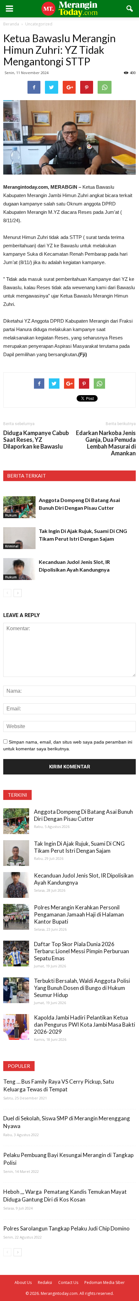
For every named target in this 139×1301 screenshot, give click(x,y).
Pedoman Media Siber (104, 1282)
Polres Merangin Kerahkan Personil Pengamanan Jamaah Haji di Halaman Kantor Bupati (79, 914)
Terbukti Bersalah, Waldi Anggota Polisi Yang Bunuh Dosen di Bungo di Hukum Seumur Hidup (82, 987)
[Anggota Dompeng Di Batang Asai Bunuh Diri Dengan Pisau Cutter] (19, 507)
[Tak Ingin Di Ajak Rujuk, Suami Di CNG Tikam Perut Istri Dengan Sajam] (19, 538)
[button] (130, 8)
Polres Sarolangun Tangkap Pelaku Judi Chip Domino (66, 1228)
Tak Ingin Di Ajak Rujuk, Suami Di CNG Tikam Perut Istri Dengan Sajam (79, 847)
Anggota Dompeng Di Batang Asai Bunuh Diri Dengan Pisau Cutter (83, 815)
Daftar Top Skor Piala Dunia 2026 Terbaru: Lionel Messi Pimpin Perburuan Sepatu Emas (81, 951)
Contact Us (68, 1282)
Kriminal (11, 546)
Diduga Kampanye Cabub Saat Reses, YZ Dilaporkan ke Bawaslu (36, 440)
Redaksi (45, 1282)
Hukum (11, 515)
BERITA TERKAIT (26, 476)
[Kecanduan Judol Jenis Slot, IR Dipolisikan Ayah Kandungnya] (19, 569)
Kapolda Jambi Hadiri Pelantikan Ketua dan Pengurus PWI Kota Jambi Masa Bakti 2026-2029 (84, 1024)
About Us (23, 1282)
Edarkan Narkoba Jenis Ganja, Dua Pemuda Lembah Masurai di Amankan (106, 443)
